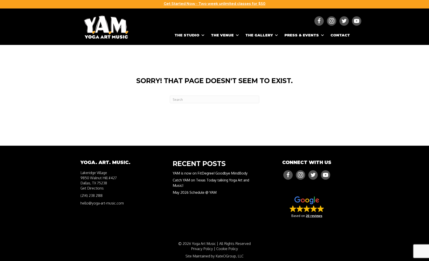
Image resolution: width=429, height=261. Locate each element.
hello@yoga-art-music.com (102, 203)
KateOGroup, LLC (230, 256)
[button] (307, 207)
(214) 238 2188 (91, 195)
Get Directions (92, 188)
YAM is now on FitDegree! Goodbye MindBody (210, 173)
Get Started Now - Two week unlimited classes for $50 (214, 4)
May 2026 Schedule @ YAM (195, 192)
